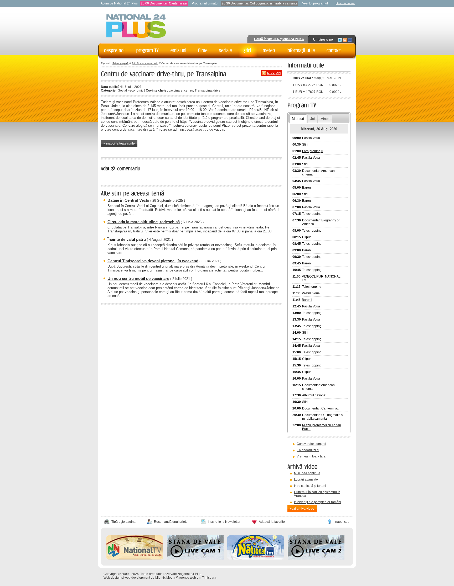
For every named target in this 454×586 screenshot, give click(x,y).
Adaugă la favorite (272, 522)
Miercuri (298, 119)
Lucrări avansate (306, 479)
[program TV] (148, 50)
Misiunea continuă (307, 473)
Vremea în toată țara (311, 456)
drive (216, 90)
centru (188, 90)
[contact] (334, 50)
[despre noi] (114, 50)
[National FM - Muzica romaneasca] (255, 558)
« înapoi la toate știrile (119, 143)
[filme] (202, 50)
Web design (112, 577)
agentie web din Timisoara (197, 577)
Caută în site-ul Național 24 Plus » (279, 39)
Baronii (307, 187)
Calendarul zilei (308, 450)
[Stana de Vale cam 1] (195, 558)
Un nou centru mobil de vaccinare (138, 278)
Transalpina (203, 90)
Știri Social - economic (145, 63)
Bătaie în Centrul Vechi (128, 200)
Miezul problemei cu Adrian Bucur (321, 427)
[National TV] (134, 558)
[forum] (269, 50)
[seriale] (225, 50)
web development (137, 577)
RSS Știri (274, 73)
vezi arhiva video (302, 508)
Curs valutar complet (311, 444)
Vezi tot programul (315, 3)
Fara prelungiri (312, 151)
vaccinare (176, 90)
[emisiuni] (178, 50)
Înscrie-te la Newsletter (224, 522)
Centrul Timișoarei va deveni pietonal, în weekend (152, 261)
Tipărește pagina (123, 522)
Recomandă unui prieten (171, 522)
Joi (312, 119)
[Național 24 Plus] (136, 26)
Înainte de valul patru (126, 239)
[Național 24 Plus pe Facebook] (350, 39)
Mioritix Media (165, 577)
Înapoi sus (341, 522)
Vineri (325, 119)
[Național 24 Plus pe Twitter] (340, 39)
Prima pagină (120, 63)
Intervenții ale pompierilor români (317, 502)
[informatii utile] (301, 50)
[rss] (345, 39)
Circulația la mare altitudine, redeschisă (143, 222)
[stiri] (247, 50)
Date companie (345, 3)
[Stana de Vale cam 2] (316, 558)
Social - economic (130, 90)
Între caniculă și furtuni (310, 486)
